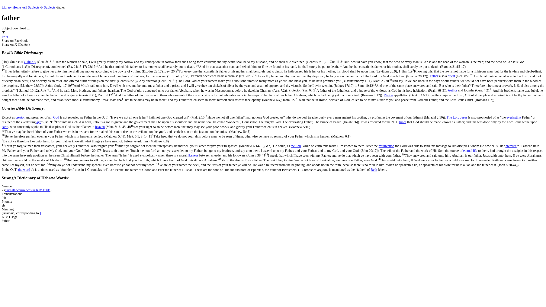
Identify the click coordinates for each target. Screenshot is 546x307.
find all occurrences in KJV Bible (27, 190)
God (56, 117)
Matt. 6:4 (195, 100)
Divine (388, 95)
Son (298, 146)
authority (30, 62)
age (38, 122)
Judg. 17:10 (204, 85)
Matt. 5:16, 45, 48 (156, 131)
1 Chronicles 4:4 (203, 170)
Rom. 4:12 (239, 95)
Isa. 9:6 (201, 122)
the (293, 146)
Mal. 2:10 (318, 117)
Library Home (11, 7)
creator (20, 117)
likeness (192, 155)
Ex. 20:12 (333, 76)
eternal (467, 150)
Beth (374, 170)
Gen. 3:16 (181, 62)
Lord (456, 117)
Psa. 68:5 (374, 90)
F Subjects (48, 7)
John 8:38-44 (272, 160)
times (402, 122)
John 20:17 (231, 150)
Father (434, 76)
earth (5, 127)
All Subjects (31, 7)
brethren (511, 146)
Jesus (463, 117)
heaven (100, 127)
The (450, 117)
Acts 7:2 (163, 90)
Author (452, 90)
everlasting (514, 117)
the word (24, 170)
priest (451, 76)
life (475, 150)
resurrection (386, 146)
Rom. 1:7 (388, 100)
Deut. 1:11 (265, 81)
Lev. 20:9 (280, 71)
